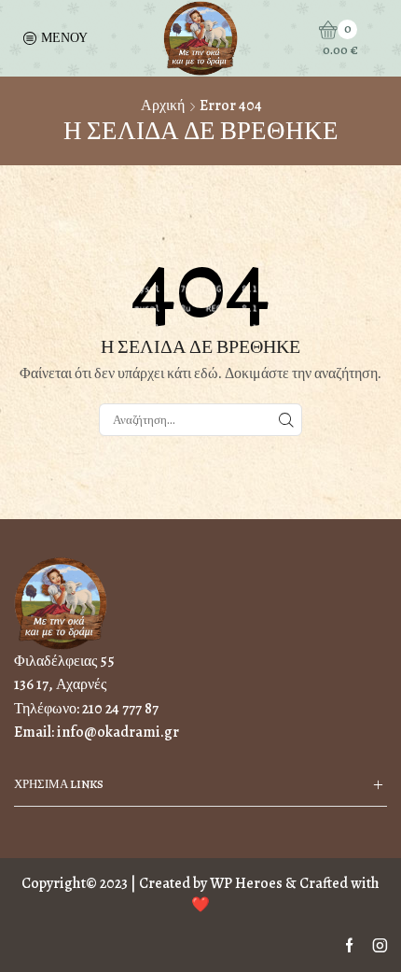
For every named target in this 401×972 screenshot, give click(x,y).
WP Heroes (246, 883)
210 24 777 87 (120, 708)
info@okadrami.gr (118, 732)
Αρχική (163, 105)
